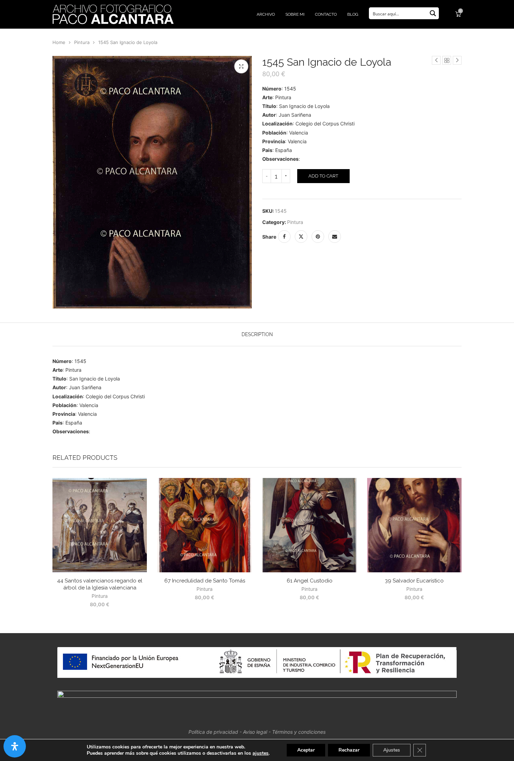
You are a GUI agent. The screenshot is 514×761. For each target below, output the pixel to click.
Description (257, 334)
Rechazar (348, 750)
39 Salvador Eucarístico (414, 581)
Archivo (266, 14)
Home (58, 42)
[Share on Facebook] (284, 236)
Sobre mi (295, 14)
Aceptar (306, 750)
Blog (352, 14)
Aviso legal (255, 732)
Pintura (82, 42)
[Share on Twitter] (301, 236)
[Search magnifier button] (433, 13)
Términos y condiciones (299, 732)
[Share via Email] (334, 236)
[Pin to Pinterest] (318, 236)
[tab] (257, 334)
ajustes (260, 753)
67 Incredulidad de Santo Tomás (204, 581)
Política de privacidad (213, 732)
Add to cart (323, 176)
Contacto (326, 14)
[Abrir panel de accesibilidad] (14, 746)
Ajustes (391, 750)
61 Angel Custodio (310, 581)
